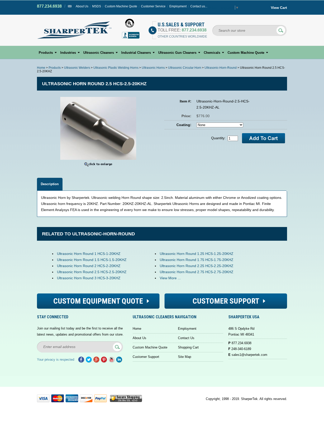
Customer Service (153, 6)
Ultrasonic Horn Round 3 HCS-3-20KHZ (88, 278)
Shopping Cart (188, 347)
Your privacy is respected (55, 359)
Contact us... (198, 6)
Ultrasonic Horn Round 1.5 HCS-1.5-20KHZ (92, 260)
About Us (82, 6)
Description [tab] (50, 184)
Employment (178, 6)
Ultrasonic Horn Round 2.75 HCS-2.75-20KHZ (196, 272)
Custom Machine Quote (121, 6)
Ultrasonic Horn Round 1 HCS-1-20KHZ (88, 254)
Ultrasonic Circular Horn (184, 67)
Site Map (184, 356)
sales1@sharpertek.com (249, 355)
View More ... (170, 278)
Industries (68, 53)
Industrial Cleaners (136, 53)
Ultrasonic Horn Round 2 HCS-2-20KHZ (88, 266)
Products (46, 53)
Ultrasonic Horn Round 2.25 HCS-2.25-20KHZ (196, 266)
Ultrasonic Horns (153, 67)
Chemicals (212, 53)
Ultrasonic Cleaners (98, 53)
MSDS (96, 6)
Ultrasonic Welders (77, 67)
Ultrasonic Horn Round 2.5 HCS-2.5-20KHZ (92, 272)
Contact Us (186, 338)
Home (41, 67)
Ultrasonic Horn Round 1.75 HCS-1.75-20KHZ (196, 260)
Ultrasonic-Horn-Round (221, 67)
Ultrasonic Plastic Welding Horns (115, 67)
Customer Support (146, 356)
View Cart (279, 8)
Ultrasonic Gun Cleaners (177, 53)
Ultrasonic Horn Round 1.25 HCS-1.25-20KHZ (196, 254)
